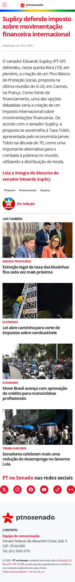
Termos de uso (37, 571)
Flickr (71, 489)
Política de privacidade (14, 571)
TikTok (57, 489)
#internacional (27, 190)
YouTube (44, 489)
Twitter (4, 489)
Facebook (31, 489)
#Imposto (9, 190)
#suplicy (45, 190)
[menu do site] (4, 5)
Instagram (17, 489)
